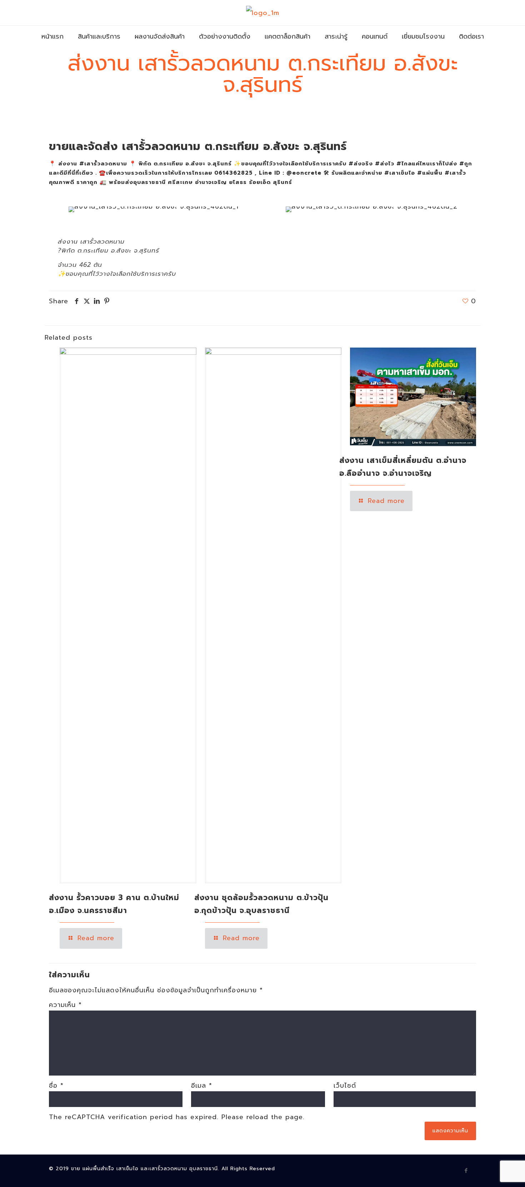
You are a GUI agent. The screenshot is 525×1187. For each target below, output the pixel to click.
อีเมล (201, 1085)
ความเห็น (65, 1004)
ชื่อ (56, 1085)
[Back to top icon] (490, 1172)
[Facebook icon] (466, 1170)
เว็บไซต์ (345, 1085)
